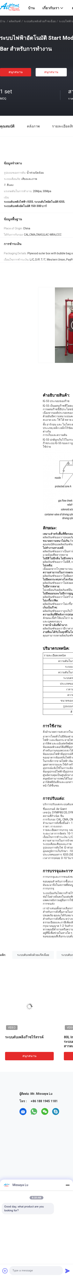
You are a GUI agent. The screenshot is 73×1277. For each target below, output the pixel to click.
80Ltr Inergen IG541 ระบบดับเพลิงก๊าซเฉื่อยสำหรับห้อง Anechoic (28, 1041)
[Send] (67, 1270)
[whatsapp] (33, 1111)
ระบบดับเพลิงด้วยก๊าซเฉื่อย (40, 21)
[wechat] (44, 1111)
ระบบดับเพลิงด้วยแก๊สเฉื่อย (33, 954)
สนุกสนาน (16, 72)
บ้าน (2, 21)
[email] (22, 1111)
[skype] (55, 1111)
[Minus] (67, 1185)
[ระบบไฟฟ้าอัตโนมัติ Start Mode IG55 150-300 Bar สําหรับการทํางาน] (29, 1006)
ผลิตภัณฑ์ (15, 21)
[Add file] (5, 1270)
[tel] (66, 1111)
